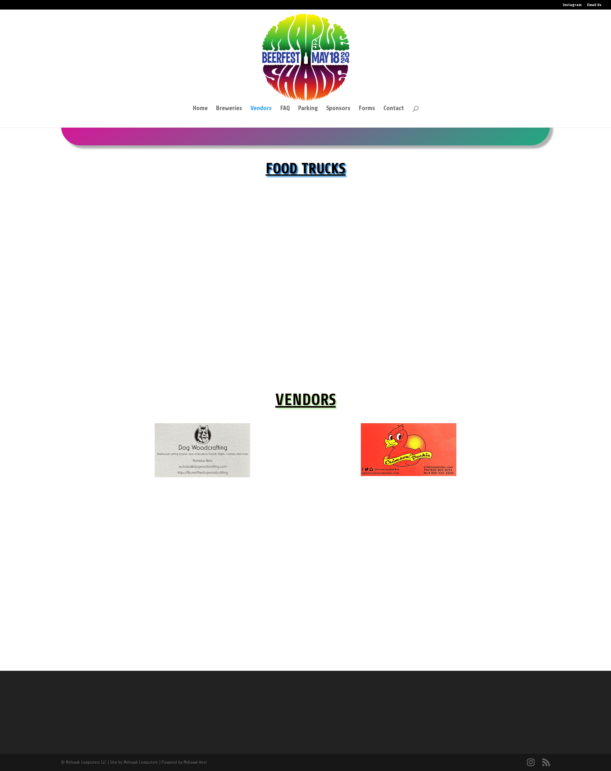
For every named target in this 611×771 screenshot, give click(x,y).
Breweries (229, 109)
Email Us (594, 5)
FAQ (285, 109)
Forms (367, 109)
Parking (308, 109)
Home (200, 109)
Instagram (572, 5)
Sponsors (338, 109)
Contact (393, 109)
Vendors (261, 109)
